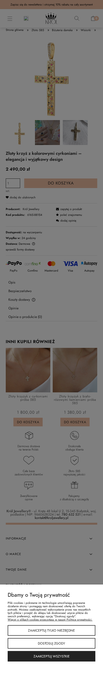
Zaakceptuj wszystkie (52, 656)
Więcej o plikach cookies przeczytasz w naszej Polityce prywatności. (50, 619)
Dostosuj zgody (51, 643)
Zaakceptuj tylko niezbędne (51, 630)
